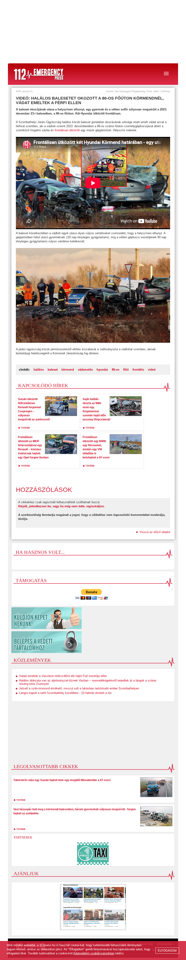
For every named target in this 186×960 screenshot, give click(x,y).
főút (126, 369)
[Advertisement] (93, 31)
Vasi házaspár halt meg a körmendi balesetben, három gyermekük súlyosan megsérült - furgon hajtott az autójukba (74, 811)
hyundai (102, 369)
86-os (115, 369)
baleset (53, 369)
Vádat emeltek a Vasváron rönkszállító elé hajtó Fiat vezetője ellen (63, 676)
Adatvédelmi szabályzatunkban (93, 953)
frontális (138, 369)
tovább (25, 428)
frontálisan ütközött (68, 130)
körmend (67, 369)
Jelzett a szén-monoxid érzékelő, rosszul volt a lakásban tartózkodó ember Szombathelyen (79, 688)
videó (152, 369)
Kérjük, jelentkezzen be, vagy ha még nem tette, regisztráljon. (61, 506)
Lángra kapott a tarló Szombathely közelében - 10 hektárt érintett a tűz (65, 693)
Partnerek (23, 837)
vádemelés (85, 369)
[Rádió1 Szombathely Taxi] (93, 853)
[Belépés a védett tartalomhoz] (93, 642)
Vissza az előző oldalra (155, 532)
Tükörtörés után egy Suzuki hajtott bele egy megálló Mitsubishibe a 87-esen (61, 780)
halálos (39, 369)
